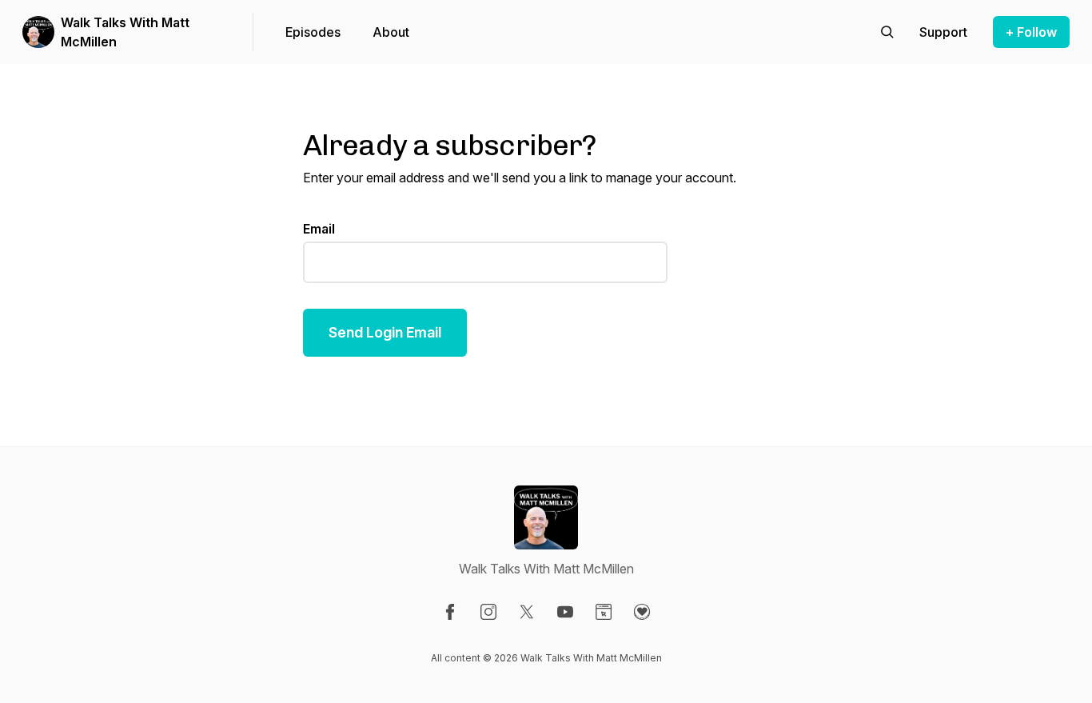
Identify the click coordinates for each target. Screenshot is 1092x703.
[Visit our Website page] (604, 612)
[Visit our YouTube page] (565, 612)
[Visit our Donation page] (642, 612)
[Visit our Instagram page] (488, 612)
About (391, 32)
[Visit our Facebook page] (450, 612)
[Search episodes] (887, 32)
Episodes (313, 32)
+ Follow (1031, 32)
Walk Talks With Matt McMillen (125, 32)
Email (319, 229)
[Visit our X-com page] (527, 612)
